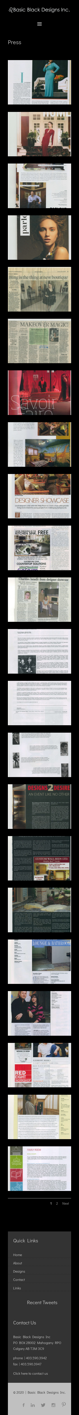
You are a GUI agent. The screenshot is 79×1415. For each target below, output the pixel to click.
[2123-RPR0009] (39, 258)
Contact (19, 1279)
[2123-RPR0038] (39, 517)
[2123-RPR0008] (39, 206)
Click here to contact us (30, 1373)
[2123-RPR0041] (39, 620)
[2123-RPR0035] (39, 465)
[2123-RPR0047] (39, 931)
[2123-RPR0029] (39, 413)
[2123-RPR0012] (39, 361)
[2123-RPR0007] (39, 155)
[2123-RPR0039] (39, 569)
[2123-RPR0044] (39, 775)
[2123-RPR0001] (39, 103)
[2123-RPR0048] (39, 982)
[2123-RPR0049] (39, 1034)
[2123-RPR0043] (39, 724)
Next (65, 1203)
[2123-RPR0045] (39, 827)
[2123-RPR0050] (39, 1086)
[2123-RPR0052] (39, 1189)
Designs (19, 1271)
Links (17, 1288)
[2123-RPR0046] (39, 879)
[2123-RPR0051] (39, 1137)
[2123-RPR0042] (39, 672)
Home (17, 1254)
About (17, 1263)
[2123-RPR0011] (39, 310)
